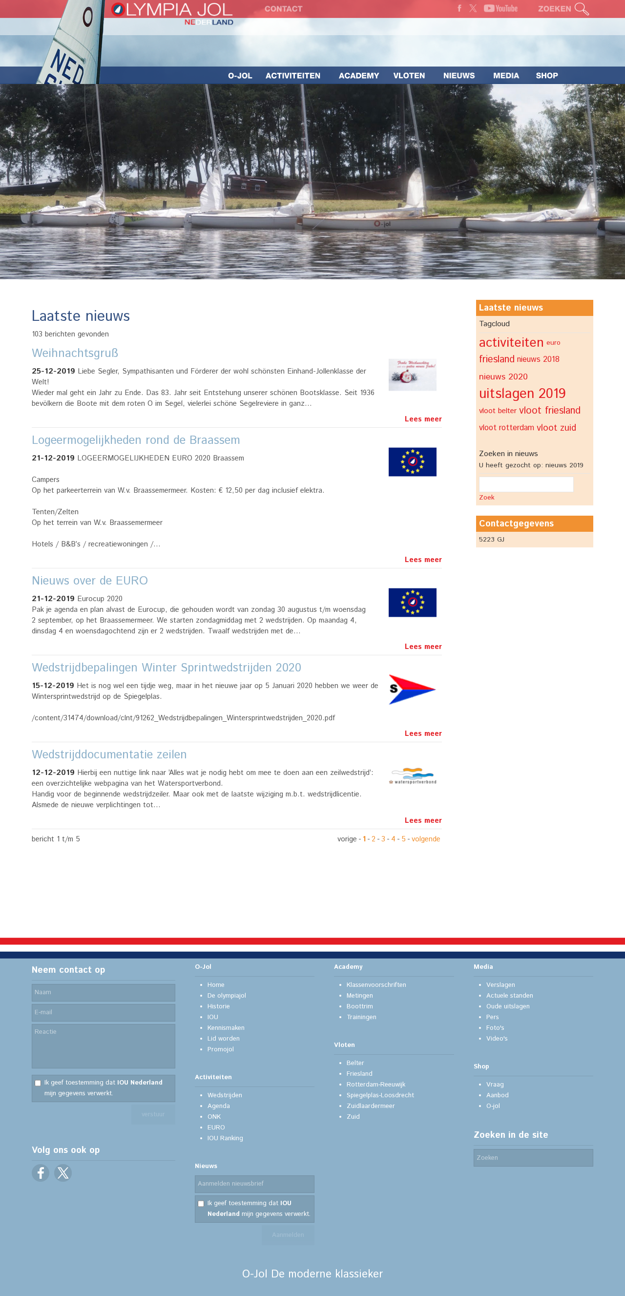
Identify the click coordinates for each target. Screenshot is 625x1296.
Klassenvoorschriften (376, 985)
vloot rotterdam (506, 428)
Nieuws (206, 1166)
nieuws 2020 (503, 377)
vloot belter (498, 411)
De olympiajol (227, 996)
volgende (426, 839)
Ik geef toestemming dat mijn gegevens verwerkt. (103, 1088)
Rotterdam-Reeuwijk (376, 1084)
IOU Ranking (225, 1138)
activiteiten (511, 343)
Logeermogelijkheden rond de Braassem (136, 440)
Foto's (495, 1028)
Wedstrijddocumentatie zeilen (109, 755)
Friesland (360, 1074)
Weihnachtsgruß (75, 353)
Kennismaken (226, 1028)
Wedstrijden (225, 1095)
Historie (219, 1006)
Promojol (221, 1049)
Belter (355, 1063)
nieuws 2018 (538, 359)
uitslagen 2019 (522, 394)
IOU (213, 1017)
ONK (214, 1117)
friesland (497, 360)
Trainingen (361, 1017)
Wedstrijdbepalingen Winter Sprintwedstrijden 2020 (166, 668)
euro (553, 343)
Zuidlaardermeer (371, 1106)
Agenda (219, 1106)
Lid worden (224, 1039)
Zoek (487, 497)
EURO (216, 1127)
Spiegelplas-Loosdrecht (380, 1095)
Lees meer (423, 419)
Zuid (353, 1117)
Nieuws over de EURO (90, 581)
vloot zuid (556, 428)
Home (216, 985)
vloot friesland (550, 411)
